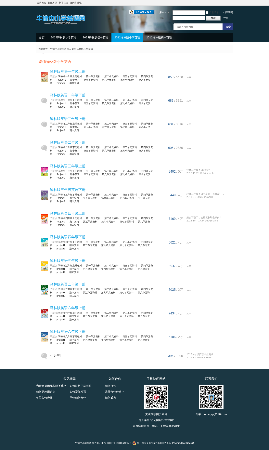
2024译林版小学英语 (63, 37)
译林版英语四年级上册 (67, 213)
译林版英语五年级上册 (67, 261)
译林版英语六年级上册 (67, 308)
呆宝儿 (209, 173)
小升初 (55, 355)
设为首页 (41, 2)
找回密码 (228, 12)
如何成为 (110, 397)
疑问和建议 (76, 2)
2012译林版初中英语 (159, 37)
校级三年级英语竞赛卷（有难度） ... (205, 193)
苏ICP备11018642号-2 (119, 443)
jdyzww (207, 357)
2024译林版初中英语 (95, 37)
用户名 (162, 12)
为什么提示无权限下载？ (51, 385)
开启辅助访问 (232, 3)
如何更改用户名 (45, 391)
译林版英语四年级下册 (67, 237)
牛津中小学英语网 (59, 49)
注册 (226, 18)
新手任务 (63, 2)
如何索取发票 (78, 391)
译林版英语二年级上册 (67, 119)
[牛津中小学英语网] (60, 24)
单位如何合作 (44, 397)
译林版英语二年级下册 (67, 142)
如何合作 (110, 385)
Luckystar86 (211, 220)
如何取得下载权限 (81, 385)
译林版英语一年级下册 (67, 95)
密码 (162, 18)
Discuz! (190, 443)
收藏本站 (52, 2)
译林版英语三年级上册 (67, 166)
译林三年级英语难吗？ (198, 169)
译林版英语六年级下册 (67, 332)
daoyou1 (208, 197)
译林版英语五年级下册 (67, 284)
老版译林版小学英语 (55, 62)
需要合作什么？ (114, 391)
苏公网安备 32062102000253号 (153, 443)
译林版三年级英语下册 (67, 190)
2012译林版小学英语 (127, 37)
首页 (42, 37)
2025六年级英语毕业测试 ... (201, 354)
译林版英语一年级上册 (67, 71)
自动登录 (214, 12)
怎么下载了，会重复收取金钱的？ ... (205, 217)
